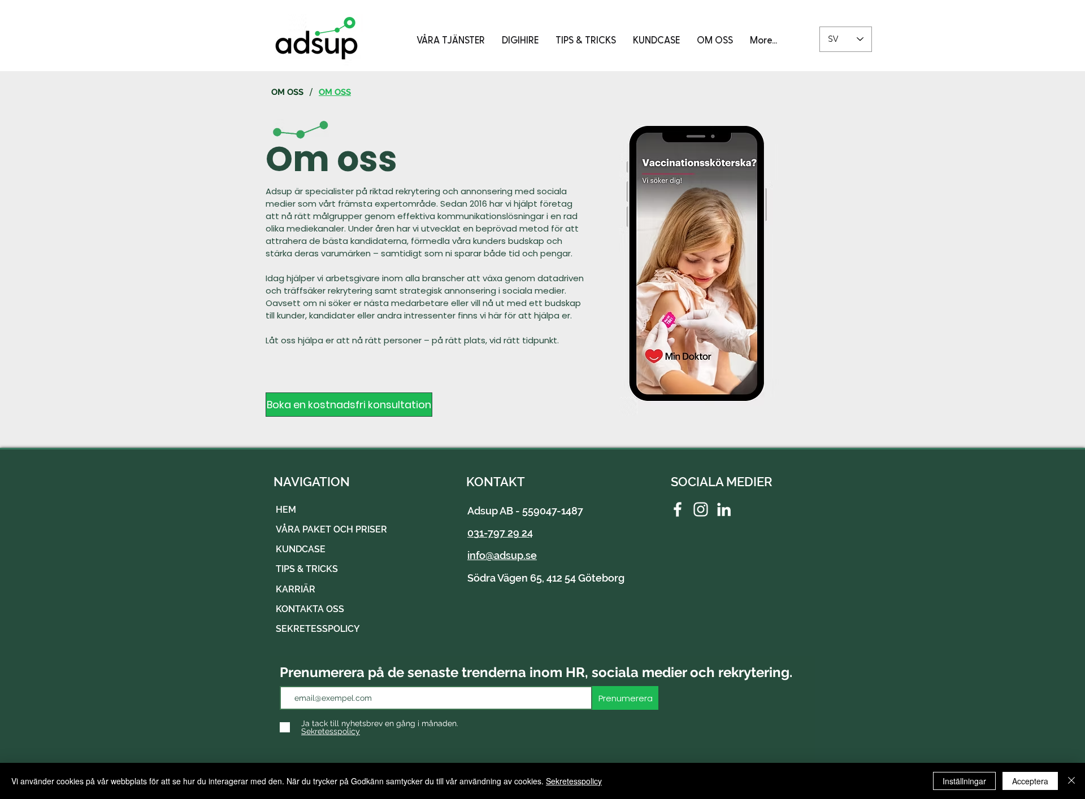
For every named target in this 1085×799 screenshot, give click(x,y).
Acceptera (1030, 781)
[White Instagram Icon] (700, 509)
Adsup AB (490, 511)
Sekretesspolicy (574, 781)
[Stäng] (1071, 781)
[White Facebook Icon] (677, 509)
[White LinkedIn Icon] (724, 509)
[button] (450, 39)
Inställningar (964, 781)
